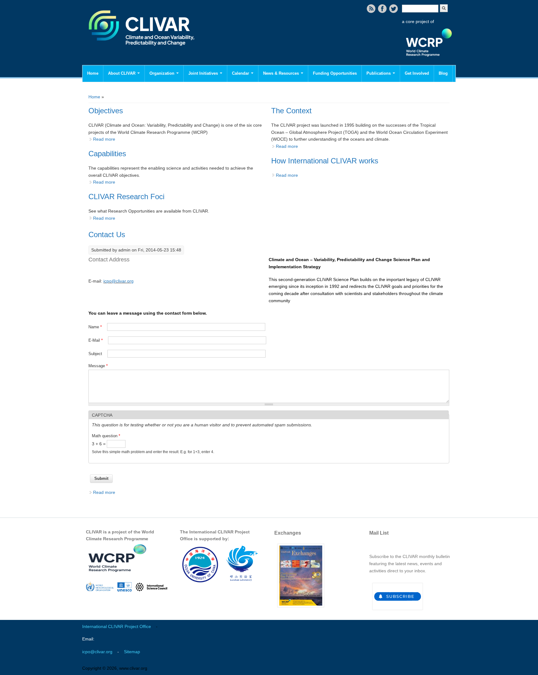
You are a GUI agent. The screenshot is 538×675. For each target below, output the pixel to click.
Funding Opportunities (335, 73)
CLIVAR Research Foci (126, 196)
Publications (379, 73)
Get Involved (417, 73)
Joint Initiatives (203, 73)
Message (98, 365)
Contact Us (106, 234)
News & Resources (281, 73)
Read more (104, 139)
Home (92, 73)
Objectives (105, 110)
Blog (443, 73)
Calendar (241, 73)
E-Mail (95, 340)
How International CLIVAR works (324, 161)
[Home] (142, 49)
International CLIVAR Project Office (116, 626)
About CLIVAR (122, 73)
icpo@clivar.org (118, 281)
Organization (162, 73)
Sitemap (132, 651)
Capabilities (107, 153)
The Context (291, 110)
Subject (95, 353)
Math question (106, 436)
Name (95, 327)
